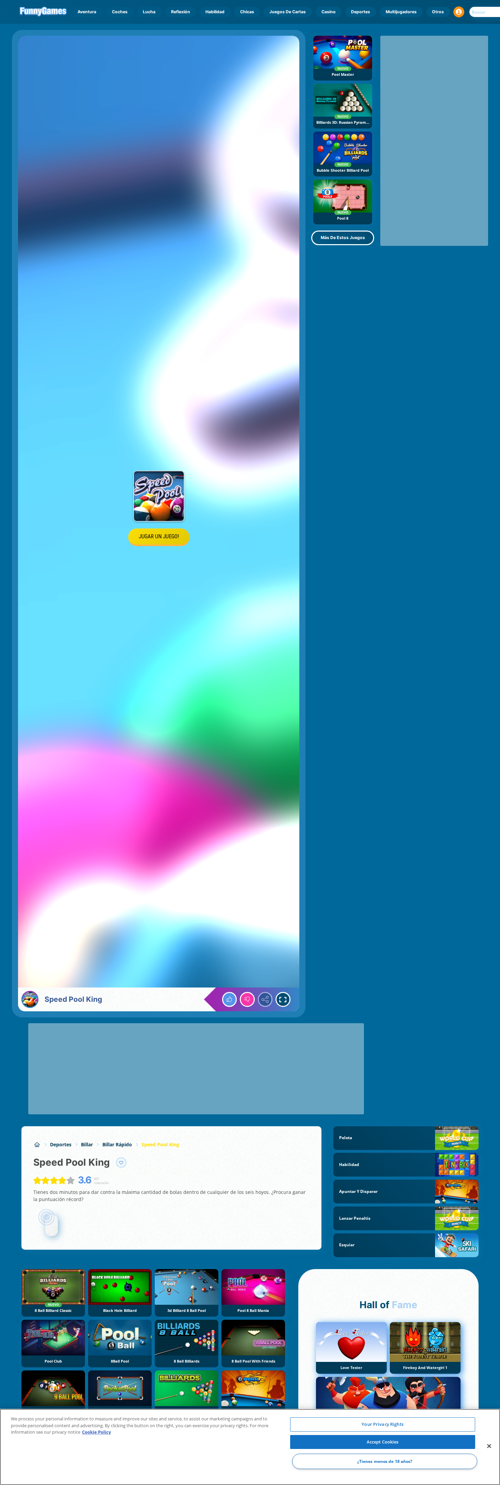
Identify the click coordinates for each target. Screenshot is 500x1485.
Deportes (360, 11)
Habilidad (214, 11)
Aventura (87, 11)
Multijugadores (401, 11)
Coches (120, 11)
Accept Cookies (383, 1442)
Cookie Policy (96, 1432)
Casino (328, 11)
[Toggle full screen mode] (283, 999)
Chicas (247, 11)
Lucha (149, 11)
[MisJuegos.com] (36, 1144)
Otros (438, 11)
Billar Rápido (117, 1144)
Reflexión (180, 11)
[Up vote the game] (229, 999)
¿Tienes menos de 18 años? (385, 1461)
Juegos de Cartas (287, 11)
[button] (458, 11)
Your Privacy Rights (382, 1424)
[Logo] (43, 12)
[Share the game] (265, 999)
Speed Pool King (160, 1144)
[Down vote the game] (247, 999)
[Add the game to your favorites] (121, 1162)
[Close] (489, 1446)
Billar (87, 1144)
